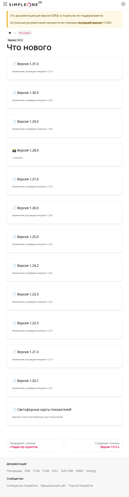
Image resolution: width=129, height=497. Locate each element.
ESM (27, 471)
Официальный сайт (53, 485)
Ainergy (91, 471)
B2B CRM (67, 471)
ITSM (36, 471)
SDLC (55, 471)
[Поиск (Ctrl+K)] (123, 4)
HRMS (79, 471)
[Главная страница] (10, 33)
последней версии (90, 22)
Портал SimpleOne (81, 485)
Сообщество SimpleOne (22, 485)
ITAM (45, 471)
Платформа (14, 471)
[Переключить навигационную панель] (5, 4)
